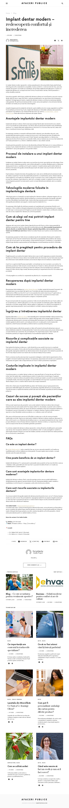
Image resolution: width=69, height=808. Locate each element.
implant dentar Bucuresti (31, 289)
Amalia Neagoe (14, 39)
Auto (39, 640)
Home (8, 13)
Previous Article (12, 572)
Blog (14, 13)
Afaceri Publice (34, 3)
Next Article (58, 572)
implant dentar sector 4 (14, 449)
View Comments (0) (33, 565)
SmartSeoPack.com (41, 803)
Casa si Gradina (17, 699)
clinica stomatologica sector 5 (26, 506)
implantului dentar (22, 316)
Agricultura (11, 762)
